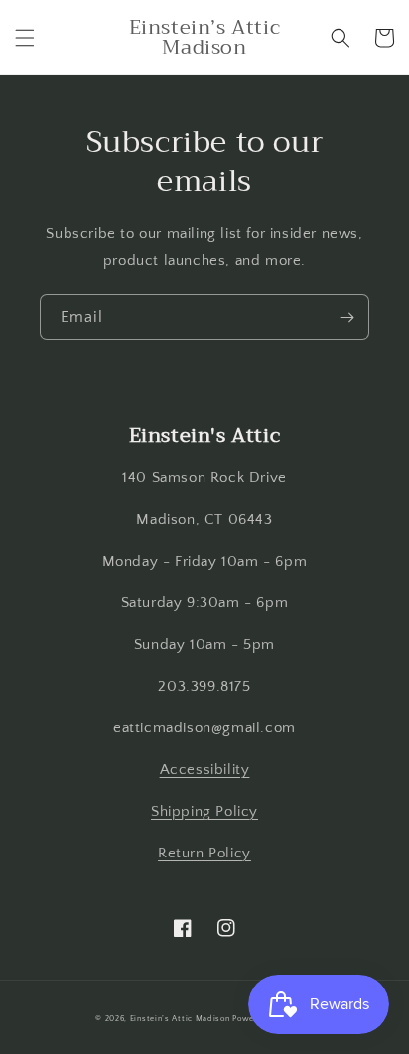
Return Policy (204, 853)
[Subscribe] (346, 317)
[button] (25, 38)
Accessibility (205, 769)
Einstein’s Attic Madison (180, 1018)
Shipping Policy (204, 811)
